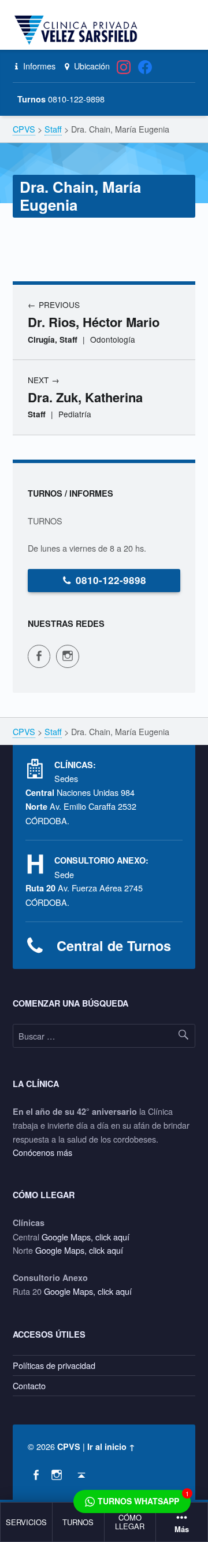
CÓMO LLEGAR (129, 1522)
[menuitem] (27, 1522)
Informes (38, 66)
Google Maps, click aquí (85, 1237)
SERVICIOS (26, 1522)
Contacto (29, 1385)
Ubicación (90, 66)
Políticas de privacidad (54, 1365)
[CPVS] (78, 30)
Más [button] (181, 1529)
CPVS (68, 1446)
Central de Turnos (114, 945)
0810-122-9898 (111, 580)
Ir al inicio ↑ (111, 1446)
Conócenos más (42, 1152)
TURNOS (78, 1522)
